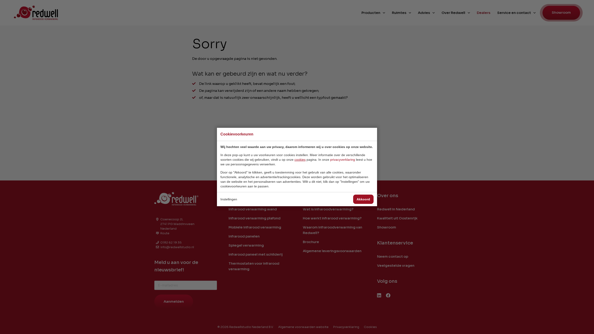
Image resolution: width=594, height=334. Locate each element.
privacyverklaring (342, 159)
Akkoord (363, 199)
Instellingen (228, 199)
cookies (300, 159)
